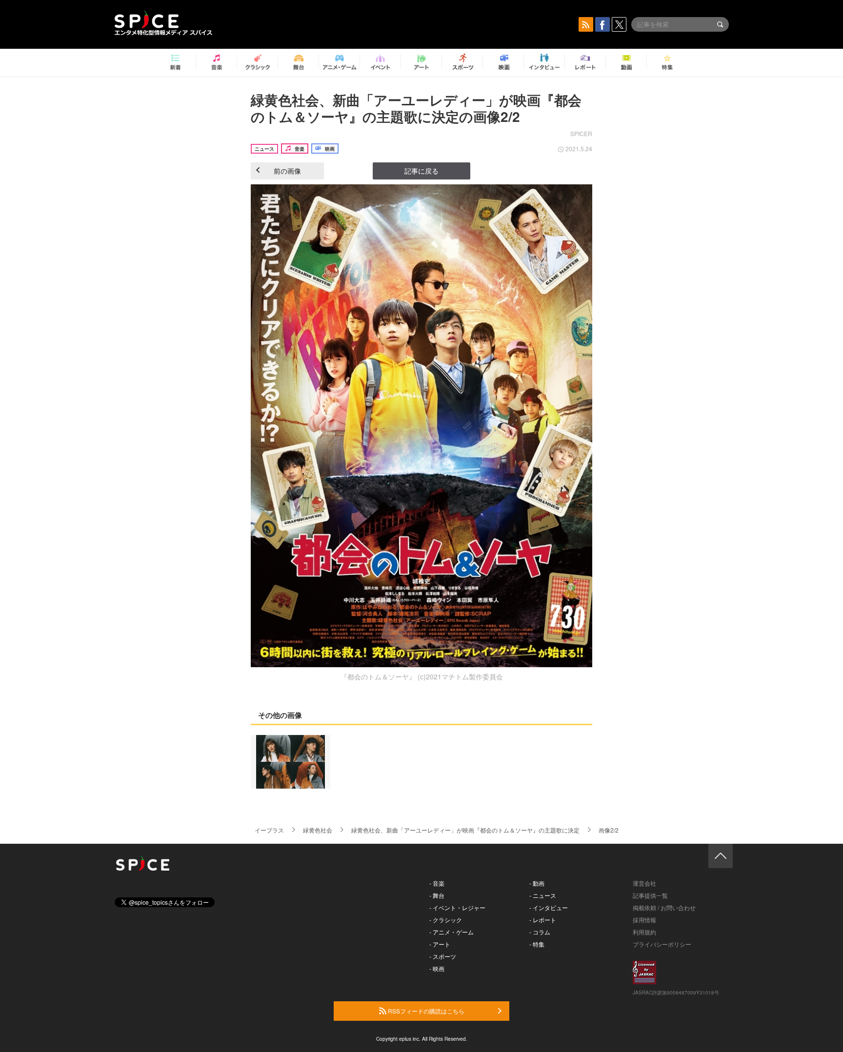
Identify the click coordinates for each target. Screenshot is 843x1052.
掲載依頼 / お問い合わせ (664, 907)
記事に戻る (421, 171)
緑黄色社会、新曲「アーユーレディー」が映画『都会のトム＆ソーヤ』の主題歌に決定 (465, 830)
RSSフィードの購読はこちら (425, 1011)
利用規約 (644, 932)
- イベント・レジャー (457, 907)
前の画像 (287, 171)
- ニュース (542, 895)
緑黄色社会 (317, 830)
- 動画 (536, 883)
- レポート (542, 919)
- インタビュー (548, 907)
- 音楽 (436, 883)
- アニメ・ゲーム (451, 932)
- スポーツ (442, 956)
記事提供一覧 (650, 895)
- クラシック (445, 919)
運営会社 (644, 883)
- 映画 (436, 968)
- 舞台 (436, 895)
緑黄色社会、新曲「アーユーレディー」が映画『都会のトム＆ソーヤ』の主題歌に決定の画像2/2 (416, 108)
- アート (439, 944)
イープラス (269, 830)
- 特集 (536, 944)
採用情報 (644, 919)
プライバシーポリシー (662, 944)
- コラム (539, 932)
